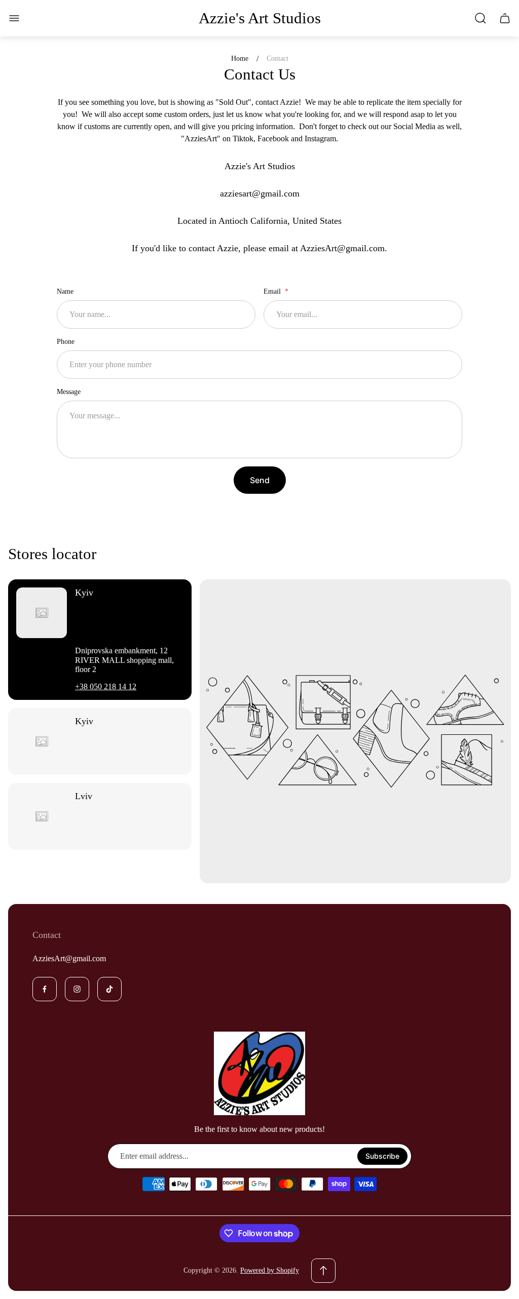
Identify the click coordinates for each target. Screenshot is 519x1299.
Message (69, 392)
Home (239, 58)
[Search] (480, 18)
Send (260, 480)
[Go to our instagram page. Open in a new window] (77, 989)
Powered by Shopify (269, 1270)
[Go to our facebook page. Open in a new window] (44, 989)
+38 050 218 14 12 (105, 686)
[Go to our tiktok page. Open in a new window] (109, 989)
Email (273, 291)
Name (65, 291)
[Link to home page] (259, 1074)
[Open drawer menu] (14, 18)
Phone (66, 341)
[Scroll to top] (323, 1270)
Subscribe (382, 1156)
